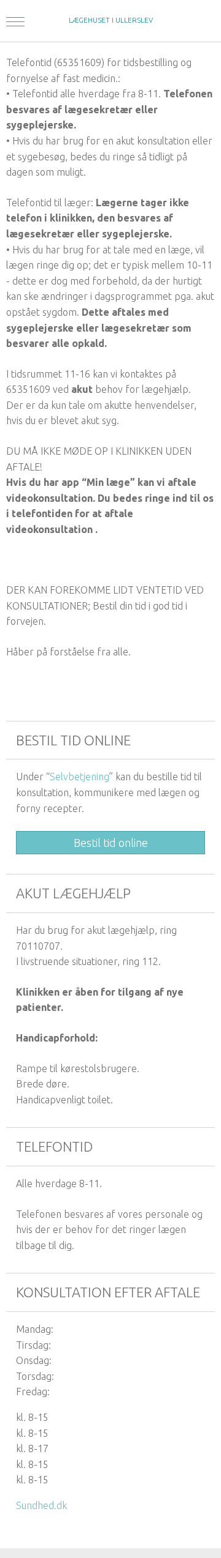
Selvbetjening (79, 776)
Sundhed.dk (41, 1505)
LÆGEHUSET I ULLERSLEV (111, 20)
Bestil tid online (111, 843)
